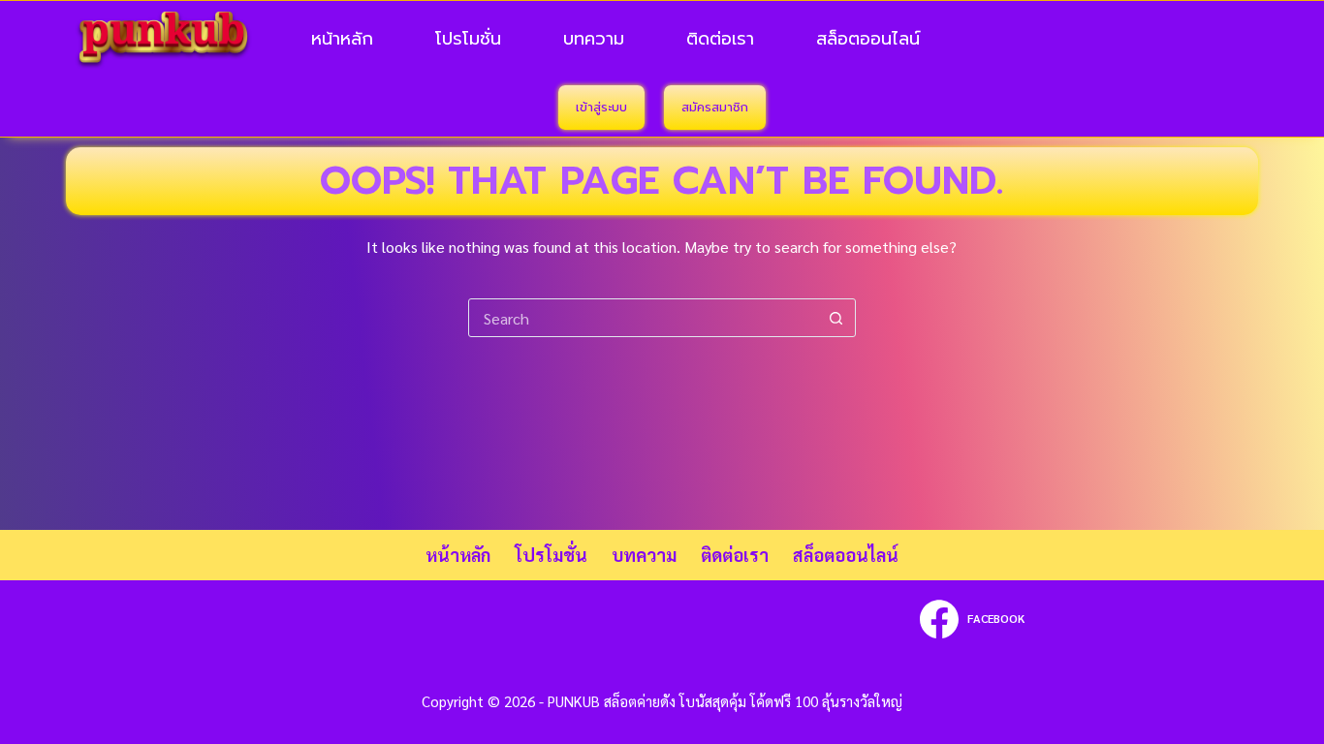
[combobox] (643, 317)
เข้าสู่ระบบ (601, 107)
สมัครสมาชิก (714, 107)
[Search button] (836, 317)
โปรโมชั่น (468, 38)
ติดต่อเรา (720, 38)
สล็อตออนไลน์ (868, 38)
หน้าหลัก (342, 38)
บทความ (593, 38)
